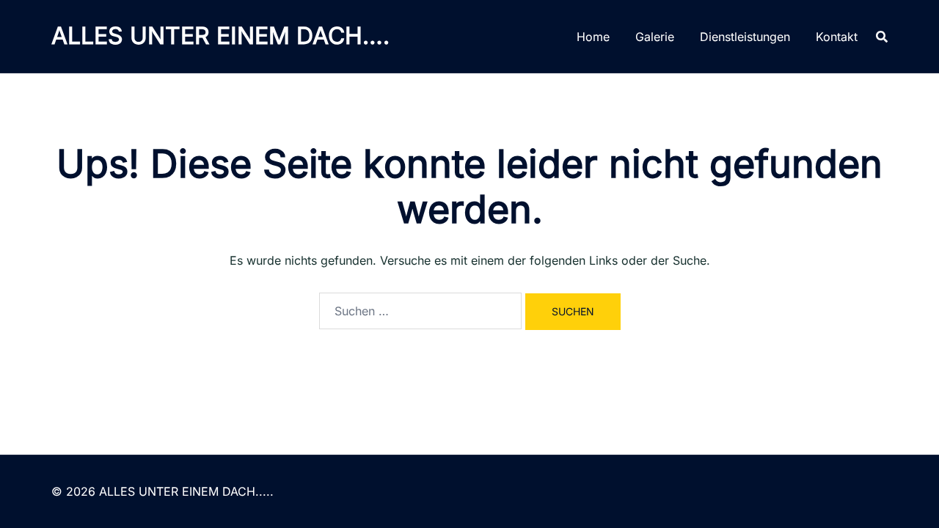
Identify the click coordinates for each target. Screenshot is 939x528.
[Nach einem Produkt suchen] (882, 37)
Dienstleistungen (745, 36)
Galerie (654, 36)
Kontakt (837, 36)
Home (593, 36)
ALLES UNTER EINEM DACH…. (220, 35)
